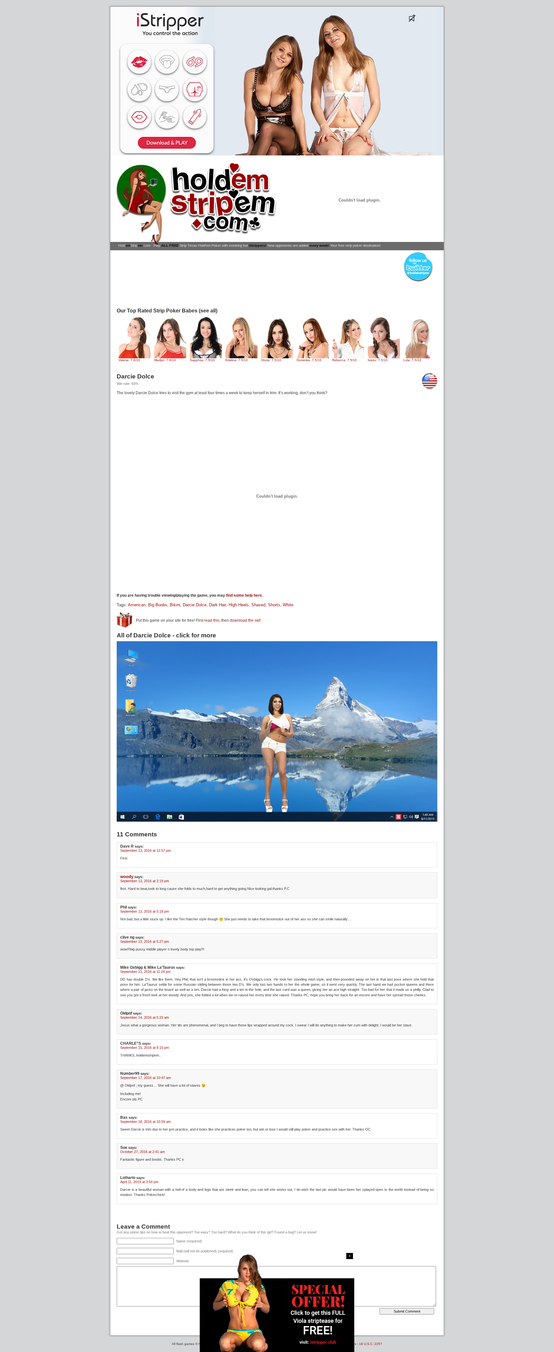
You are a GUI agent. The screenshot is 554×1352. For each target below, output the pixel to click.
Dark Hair (217, 605)
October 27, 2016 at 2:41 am (142, 1152)
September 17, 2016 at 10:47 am (145, 1078)
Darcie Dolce (194, 605)
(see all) (208, 310)
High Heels (239, 605)
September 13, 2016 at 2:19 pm (144, 881)
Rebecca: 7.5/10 (344, 360)
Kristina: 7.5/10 (236, 360)
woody (126, 876)
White (288, 605)
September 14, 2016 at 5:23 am (144, 1017)
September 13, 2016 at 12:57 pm (145, 850)
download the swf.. (246, 620)
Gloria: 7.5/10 (271, 360)
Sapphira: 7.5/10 (202, 360)
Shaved (258, 605)
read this (211, 620)
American (137, 605)
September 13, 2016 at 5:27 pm (144, 941)
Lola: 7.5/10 (412, 360)
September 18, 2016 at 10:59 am (145, 1122)
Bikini (175, 605)
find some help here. (244, 595)
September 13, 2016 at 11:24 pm (145, 972)
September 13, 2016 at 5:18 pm (144, 911)
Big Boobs (157, 605)
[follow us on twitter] (418, 281)
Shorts (274, 605)
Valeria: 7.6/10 (129, 360)
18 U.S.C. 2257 (370, 1344)
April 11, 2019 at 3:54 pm (139, 1182)
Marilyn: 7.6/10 (165, 360)
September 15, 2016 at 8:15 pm (144, 1047)
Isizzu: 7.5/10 (378, 360)
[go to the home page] (198, 203)
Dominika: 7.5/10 (309, 360)
